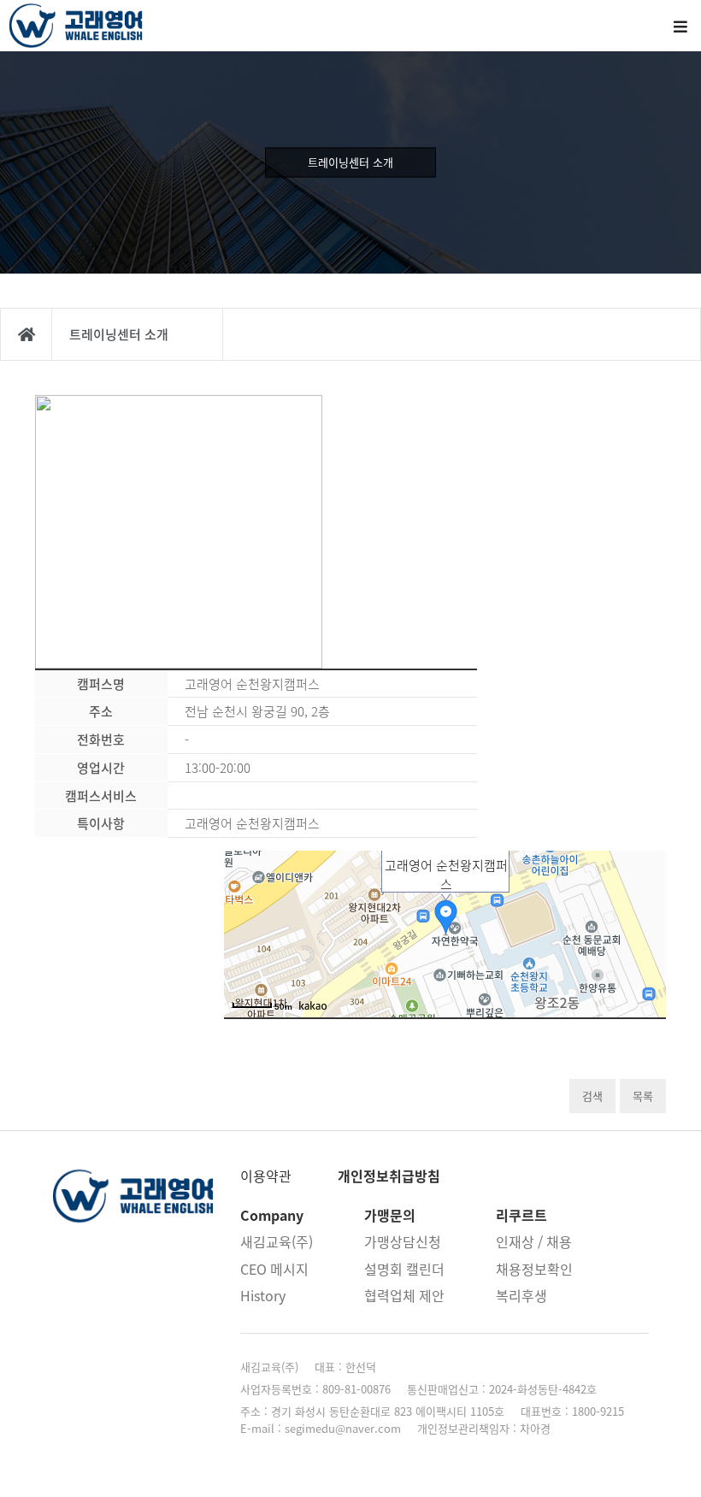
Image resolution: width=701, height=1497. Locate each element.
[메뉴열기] (679, 25)
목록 (643, 1095)
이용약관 (266, 1175)
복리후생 (521, 1295)
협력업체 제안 (404, 1295)
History (263, 1295)
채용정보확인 (534, 1268)
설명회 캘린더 (404, 1268)
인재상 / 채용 (534, 1241)
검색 (592, 1095)
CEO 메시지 (274, 1268)
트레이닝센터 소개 (350, 162)
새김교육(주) (276, 1241)
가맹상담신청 (402, 1241)
